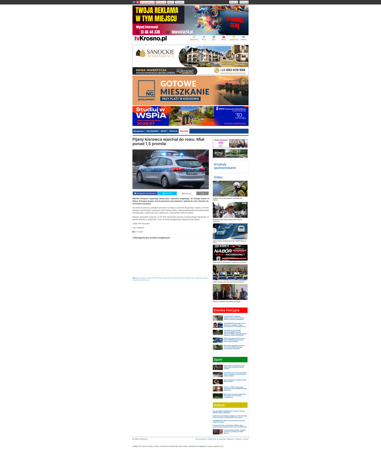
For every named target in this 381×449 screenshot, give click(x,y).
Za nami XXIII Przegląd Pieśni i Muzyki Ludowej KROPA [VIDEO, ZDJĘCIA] (229, 411)
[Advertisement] (151, 256)
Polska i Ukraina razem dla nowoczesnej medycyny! (228, 282)
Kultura (219, 405)
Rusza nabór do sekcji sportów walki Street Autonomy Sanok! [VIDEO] (234, 367)
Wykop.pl (187, 193)
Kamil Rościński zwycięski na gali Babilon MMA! (235, 380)
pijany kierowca (169, 278)
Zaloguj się (233, 2)
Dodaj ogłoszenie (148, 2)
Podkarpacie (199, 278)
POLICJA (173, 131)
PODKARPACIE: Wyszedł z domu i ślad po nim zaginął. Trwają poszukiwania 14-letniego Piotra (235, 325)
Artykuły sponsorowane (225, 166)
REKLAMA (184, 131)
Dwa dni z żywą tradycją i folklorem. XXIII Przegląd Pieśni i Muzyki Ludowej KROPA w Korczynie (230, 416)
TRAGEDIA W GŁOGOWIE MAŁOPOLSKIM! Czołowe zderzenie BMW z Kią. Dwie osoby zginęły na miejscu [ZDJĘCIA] (235, 333)
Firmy (204, 40)
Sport (214, 40)
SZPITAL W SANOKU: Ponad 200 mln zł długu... (227, 301)
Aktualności (180, 2)
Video (218, 177)
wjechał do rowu (144, 280)
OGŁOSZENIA (152, 131)
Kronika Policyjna (226, 310)
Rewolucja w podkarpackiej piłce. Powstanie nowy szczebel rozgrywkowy (235, 395)
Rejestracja (244, 2)
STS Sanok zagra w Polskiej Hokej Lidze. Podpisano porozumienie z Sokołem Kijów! (235, 374)
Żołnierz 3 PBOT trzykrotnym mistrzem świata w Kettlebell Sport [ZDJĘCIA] (235, 388)
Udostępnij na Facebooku (146, 193)
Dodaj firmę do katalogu (216, 439)
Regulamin (230, 439)
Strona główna (200, 439)
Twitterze (168, 193)
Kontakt (246, 439)
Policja (223, 40)
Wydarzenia (234, 40)
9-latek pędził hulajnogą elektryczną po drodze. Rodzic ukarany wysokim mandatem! (234, 317)
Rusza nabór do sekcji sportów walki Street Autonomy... (230, 262)
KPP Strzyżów (159, 278)
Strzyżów (135, 280)
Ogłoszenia (194, 40)
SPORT (164, 131)
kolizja (149, 278)
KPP (153, 278)
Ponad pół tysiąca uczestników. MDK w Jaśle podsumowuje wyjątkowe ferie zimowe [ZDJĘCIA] (230, 426)
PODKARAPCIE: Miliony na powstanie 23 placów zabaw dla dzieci (229, 421)
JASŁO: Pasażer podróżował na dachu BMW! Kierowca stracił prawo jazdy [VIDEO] (234, 339)
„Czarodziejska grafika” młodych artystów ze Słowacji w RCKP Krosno (235, 431)
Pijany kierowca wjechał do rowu (184, 278)
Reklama (171, 2)
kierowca (143, 278)
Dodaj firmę (161, 2)
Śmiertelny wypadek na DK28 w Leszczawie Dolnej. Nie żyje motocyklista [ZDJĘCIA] (234, 347)
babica (138, 278)
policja (205, 278)
